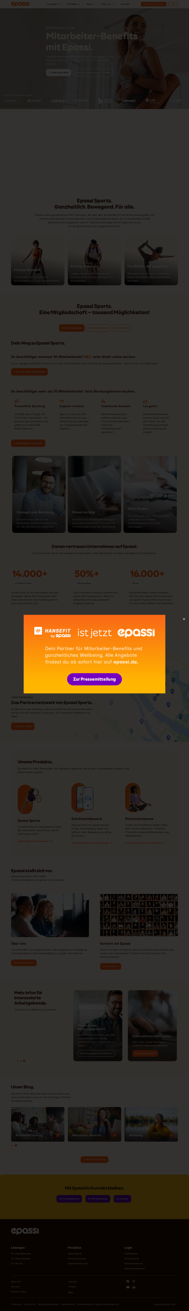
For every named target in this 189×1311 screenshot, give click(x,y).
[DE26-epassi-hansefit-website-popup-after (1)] (94, 616)
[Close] (184, 619)
